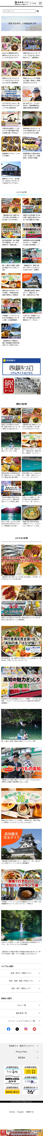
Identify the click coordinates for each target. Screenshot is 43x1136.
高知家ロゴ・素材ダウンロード (23, 1046)
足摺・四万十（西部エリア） (25, 973)
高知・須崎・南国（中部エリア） (24, 981)
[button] (37, 11)
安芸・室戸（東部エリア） (25, 988)
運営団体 (28, 1058)
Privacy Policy (27, 1052)
